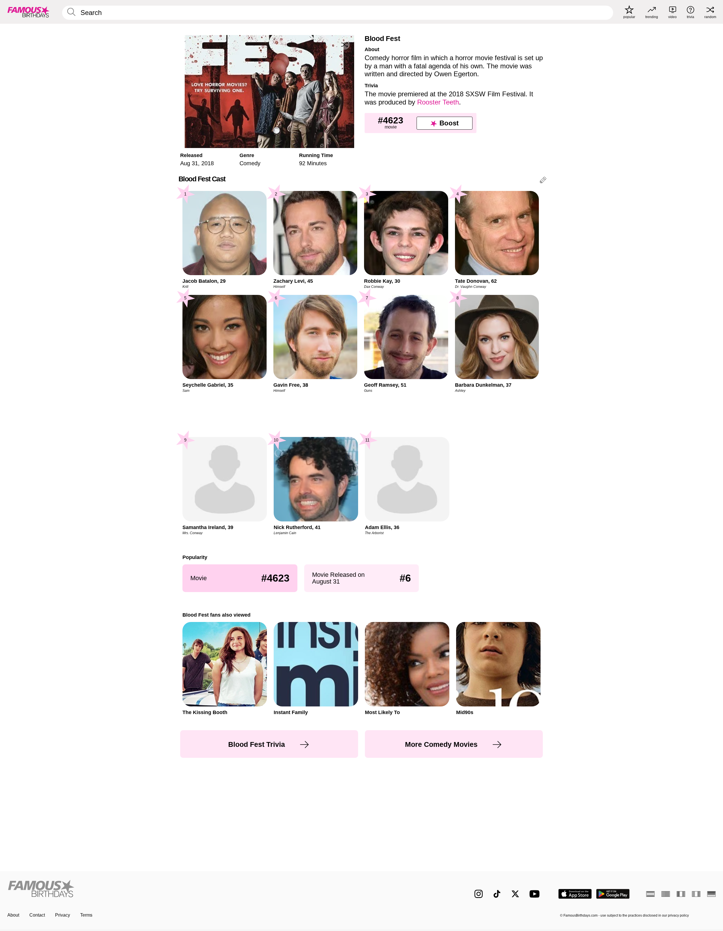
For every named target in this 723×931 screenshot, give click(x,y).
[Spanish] (650, 894)
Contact (37, 915)
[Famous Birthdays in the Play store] (613, 894)
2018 (207, 163)
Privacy (62, 915)
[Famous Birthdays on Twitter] (515, 894)
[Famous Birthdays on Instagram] (478, 894)
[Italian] (696, 894)
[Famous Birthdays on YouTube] (536, 894)
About (13, 915)
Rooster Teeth (438, 102)
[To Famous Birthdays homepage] (28, 12)
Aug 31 (189, 163)
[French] (681, 894)
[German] (711, 894)
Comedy (249, 163)
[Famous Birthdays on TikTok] (497, 894)
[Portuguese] (665, 894)
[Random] (344, 45)
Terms (86, 915)
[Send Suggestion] (543, 181)
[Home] (182, 889)
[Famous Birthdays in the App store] (575, 894)
